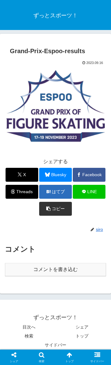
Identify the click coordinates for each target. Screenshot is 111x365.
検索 (29, 335)
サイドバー (55, 344)
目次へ (29, 327)
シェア (82, 327)
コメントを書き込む (55, 269)
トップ (82, 335)
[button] (55, 209)
